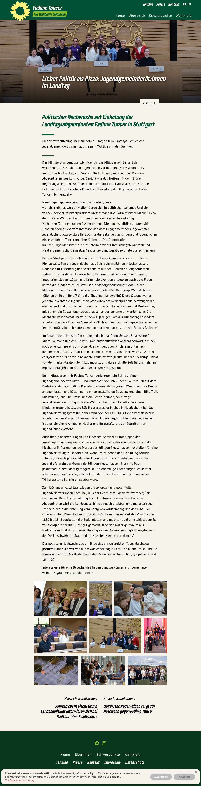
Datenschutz (135, 762)
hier (129, 146)
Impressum (113, 762)
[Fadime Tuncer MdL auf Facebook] (184, 4)
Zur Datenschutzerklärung (19, 780)
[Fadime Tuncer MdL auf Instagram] (189, 4)
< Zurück (149, 103)
